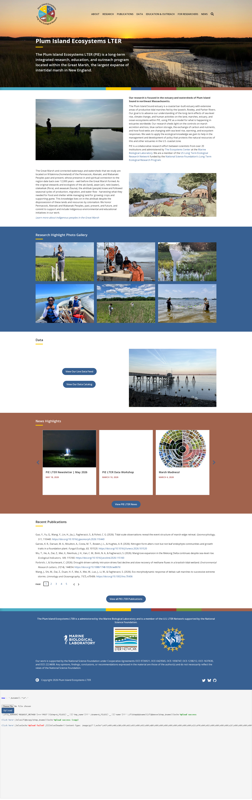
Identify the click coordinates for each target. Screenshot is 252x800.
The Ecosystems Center (177, 149)
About (95, 14)
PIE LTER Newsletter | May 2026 (66, 472)
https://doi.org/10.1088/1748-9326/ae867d (97, 567)
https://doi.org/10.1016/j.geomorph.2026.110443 (78, 539)
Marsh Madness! (169, 472)
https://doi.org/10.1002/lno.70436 (114, 576)
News (204, 14)
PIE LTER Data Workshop (118, 472)
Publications (125, 14)
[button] (212, 14)
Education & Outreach (160, 14)
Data (139, 14)
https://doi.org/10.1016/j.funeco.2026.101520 (123, 548)
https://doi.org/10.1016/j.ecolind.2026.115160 (100, 557)
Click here (7, 720)
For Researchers (188, 14)
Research (108, 14)
